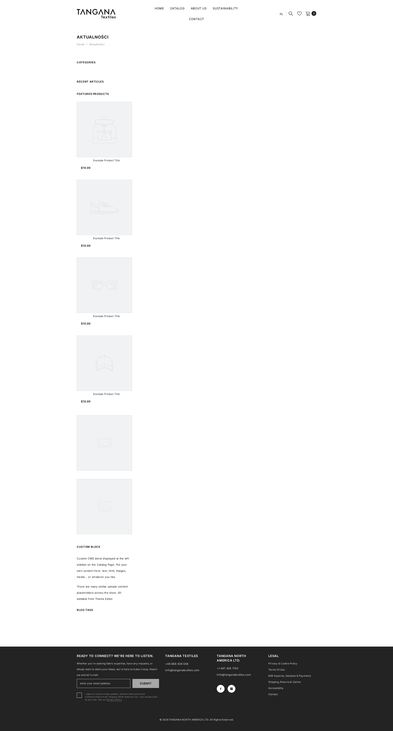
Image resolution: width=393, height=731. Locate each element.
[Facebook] (221, 689)
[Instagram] (231, 689)
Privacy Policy (114, 699)
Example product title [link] (106, 160)
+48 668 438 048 (176, 663)
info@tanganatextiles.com (182, 670)
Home (81, 44)
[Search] (291, 13)
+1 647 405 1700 (227, 668)
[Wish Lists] (299, 13)
